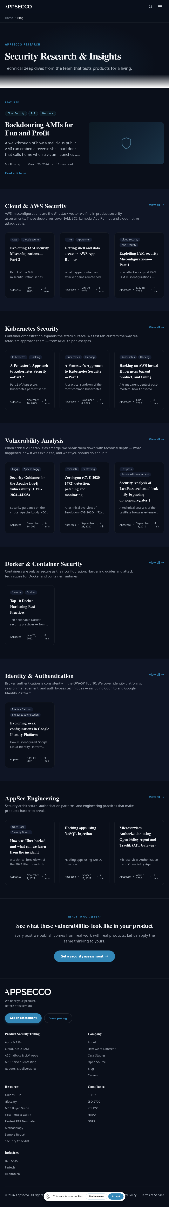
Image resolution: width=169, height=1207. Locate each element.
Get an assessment (23, 1018)
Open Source (97, 1062)
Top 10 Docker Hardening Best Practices (22, 606)
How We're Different (102, 1049)
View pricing (58, 1018)
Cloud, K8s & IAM (17, 1049)
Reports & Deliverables (20, 1069)
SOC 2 (92, 1095)
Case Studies (97, 1055)
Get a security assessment (82, 956)
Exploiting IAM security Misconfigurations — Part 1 (139, 259)
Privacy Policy (127, 1195)
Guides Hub (13, 1095)
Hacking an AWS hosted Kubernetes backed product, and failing (139, 371)
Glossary (11, 1101)
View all (154, 205)
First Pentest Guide (18, 1115)
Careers (93, 1075)
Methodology (14, 1128)
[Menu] (160, 6)
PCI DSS (93, 1108)
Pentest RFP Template (20, 1121)
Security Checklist (17, 1141)
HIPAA (92, 1115)
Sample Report (15, 1134)
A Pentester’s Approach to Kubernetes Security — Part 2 (29, 371)
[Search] (150, 6)
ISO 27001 (95, 1101)
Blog (91, 1069)
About (92, 1042)
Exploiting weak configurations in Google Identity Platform (29, 728)
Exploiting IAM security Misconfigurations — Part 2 (29, 253)
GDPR (91, 1121)
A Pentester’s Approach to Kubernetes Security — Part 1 (84, 371)
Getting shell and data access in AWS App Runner (82, 253)
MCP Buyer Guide (17, 1108)
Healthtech (12, 1174)
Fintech (10, 1167)
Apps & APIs (13, 1042)
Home (9, 18)
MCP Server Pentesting (20, 1062)
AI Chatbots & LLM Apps (21, 1055)
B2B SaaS (11, 1161)
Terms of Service (152, 1195)
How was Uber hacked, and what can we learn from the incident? (28, 846)
